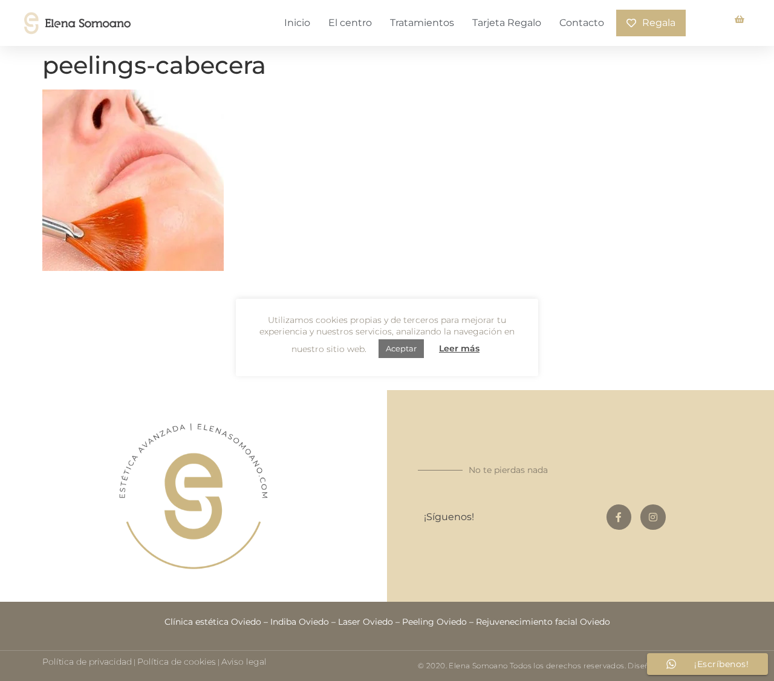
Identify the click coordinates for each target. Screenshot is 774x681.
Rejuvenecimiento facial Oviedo (543, 621)
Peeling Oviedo (434, 621)
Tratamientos (422, 22)
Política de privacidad (87, 661)
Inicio (297, 22)
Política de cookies (176, 661)
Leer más (459, 348)
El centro (350, 22)
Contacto (581, 22)
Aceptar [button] (401, 348)
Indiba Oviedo (299, 621)
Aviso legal (244, 661)
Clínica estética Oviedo (212, 621)
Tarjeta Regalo (506, 22)
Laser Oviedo (365, 621)
